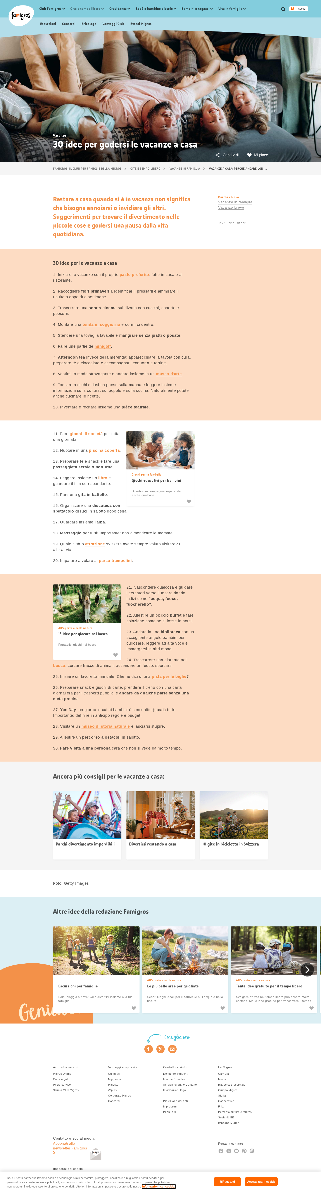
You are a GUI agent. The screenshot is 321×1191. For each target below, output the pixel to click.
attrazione (95, 544)
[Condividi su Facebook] (148, 1049)
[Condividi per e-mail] (172, 1049)
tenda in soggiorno (101, 324)
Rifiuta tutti (227, 1181)
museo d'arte (169, 374)
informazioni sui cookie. (158, 1186)
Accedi (302, 8)
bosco (59, 665)
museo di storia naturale (105, 726)
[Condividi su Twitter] (160, 1049)
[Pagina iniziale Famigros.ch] (21, 15)
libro (102, 478)
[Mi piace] (189, 501)
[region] (160, 1181)
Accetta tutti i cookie (261, 1181)
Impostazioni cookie (68, 1168)
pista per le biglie (169, 676)
